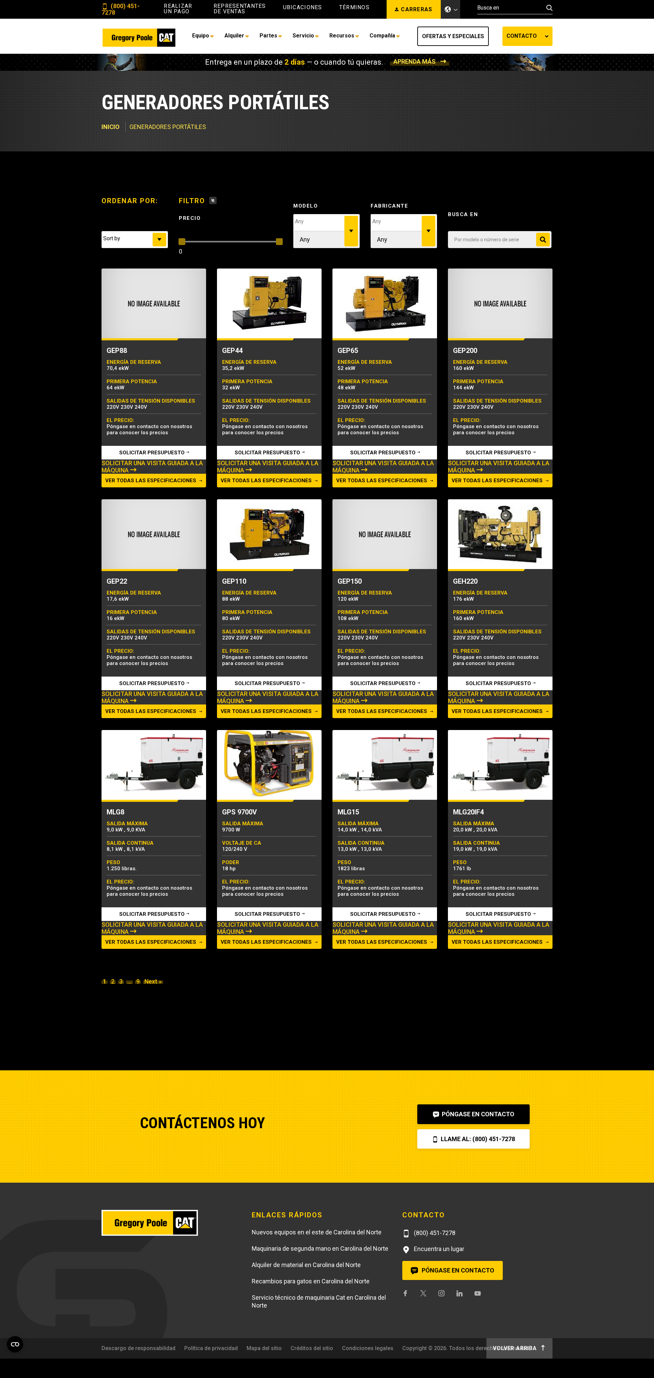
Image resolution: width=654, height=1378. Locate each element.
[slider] (181, 241)
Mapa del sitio (264, 1348)
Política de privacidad (211, 1348)
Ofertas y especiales (453, 36)
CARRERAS (416, 9)
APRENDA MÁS (414, 61)
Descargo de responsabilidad (138, 1348)
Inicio (111, 126)
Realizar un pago (178, 8)
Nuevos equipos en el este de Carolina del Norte (317, 1232)
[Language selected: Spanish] (451, 9)
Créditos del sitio (312, 1348)
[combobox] (135, 239)
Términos (354, 7)
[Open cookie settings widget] (15, 1344)
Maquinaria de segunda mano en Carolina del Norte (320, 1248)
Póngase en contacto (477, 1114)
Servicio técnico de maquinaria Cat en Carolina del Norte (319, 1301)
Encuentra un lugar (438, 1248)
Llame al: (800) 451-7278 (477, 1138)
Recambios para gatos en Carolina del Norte (311, 1281)
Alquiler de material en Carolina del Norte (306, 1264)
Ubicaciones (302, 7)
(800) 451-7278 (121, 9)
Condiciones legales (367, 1348)
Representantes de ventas (240, 8)
